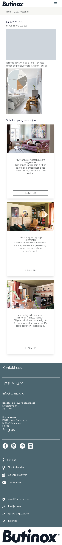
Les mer (30, 192)
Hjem (8, 11)
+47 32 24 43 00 (12, 383)
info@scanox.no (13, 393)
